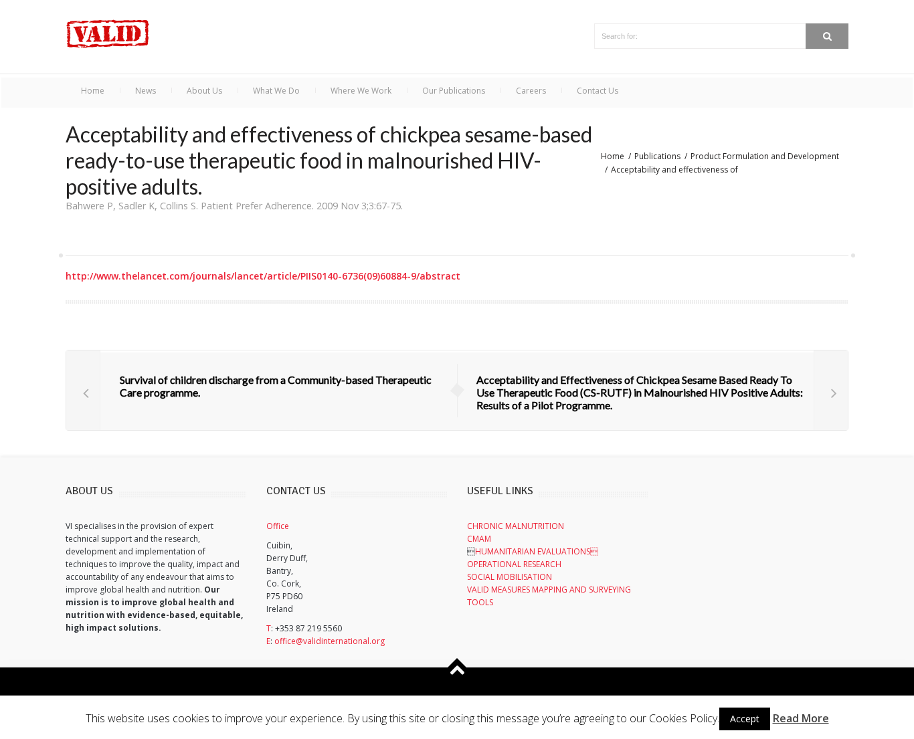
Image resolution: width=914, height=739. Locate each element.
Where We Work (361, 90)
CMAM (479, 538)
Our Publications (453, 90)
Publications (657, 156)
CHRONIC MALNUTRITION (515, 526)
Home (92, 90)
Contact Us (597, 90)
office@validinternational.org (329, 641)
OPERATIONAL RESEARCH (514, 564)
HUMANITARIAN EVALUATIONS (536, 551)
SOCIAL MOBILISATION (509, 577)
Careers (531, 90)
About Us (204, 90)
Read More (801, 718)
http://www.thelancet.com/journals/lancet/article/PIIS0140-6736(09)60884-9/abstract (263, 276)
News (145, 90)
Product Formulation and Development (765, 156)
